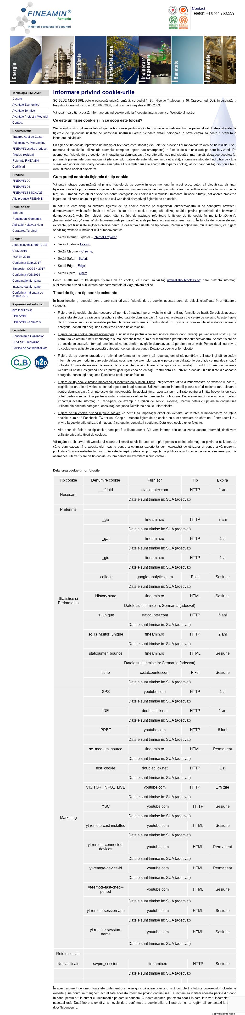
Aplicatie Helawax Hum (27, 224)
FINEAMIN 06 (21, 186)
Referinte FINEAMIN (25, 160)
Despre (17, 98)
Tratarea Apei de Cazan (27, 136)
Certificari (18, 166)
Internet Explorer (105, 237)
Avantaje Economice (25, 104)
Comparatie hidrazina (26, 280)
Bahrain (17, 212)
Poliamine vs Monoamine (28, 142)
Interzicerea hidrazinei (26, 286)
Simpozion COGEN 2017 (28, 268)
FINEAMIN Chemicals (26, 322)
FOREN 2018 (21, 256)
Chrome (86, 251)
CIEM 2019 (19, 250)
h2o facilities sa (22, 310)
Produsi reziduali (23, 154)
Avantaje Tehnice (23, 110)
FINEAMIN (19, 316)
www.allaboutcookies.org (184, 280)
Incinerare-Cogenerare (155, 60)
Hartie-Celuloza (123, 60)
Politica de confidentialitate (29, 348)
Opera (83, 273)
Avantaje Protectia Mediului (30, 116)
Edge (81, 266)
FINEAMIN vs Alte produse (29, 148)
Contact (198, 8)
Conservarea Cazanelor (28, 336)
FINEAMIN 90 (21, 180)
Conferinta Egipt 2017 (26, 262)
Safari (83, 258)
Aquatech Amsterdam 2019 (30, 245)
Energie (26, 60)
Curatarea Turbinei (24, 230)
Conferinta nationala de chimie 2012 (27, 294)
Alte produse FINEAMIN (27, 198)
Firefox (85, 244)
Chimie (58, 60)
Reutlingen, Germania (26, 218)
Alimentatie (220, 60)
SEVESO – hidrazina (25, 342)
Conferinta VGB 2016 (26, 274)
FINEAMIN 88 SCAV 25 (27, 192)
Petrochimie (91, 60)
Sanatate (188, 60)
